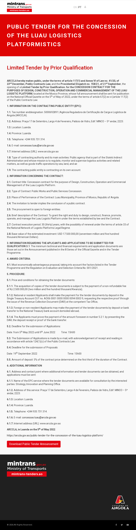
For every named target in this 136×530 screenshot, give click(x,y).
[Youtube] (128, 525)
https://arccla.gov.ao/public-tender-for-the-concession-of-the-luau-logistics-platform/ (55, 435)
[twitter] (122, 525)
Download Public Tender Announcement (33, 444)
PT (79, 7)
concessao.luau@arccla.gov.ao (37, 145)
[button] (85, 7)
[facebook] (116, 525)
